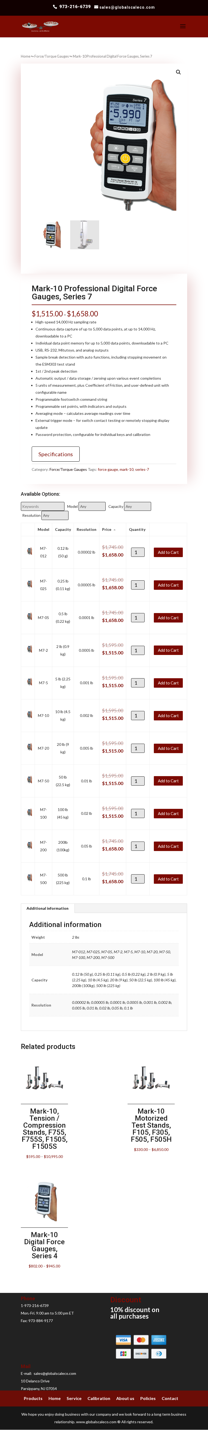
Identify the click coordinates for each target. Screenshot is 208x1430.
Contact (170, 1398)
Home (25, 56)
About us (125, 1398)
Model (72, 506)
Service (74, 1398)
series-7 (142, 469)
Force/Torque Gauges (51, 56)
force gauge (108, 469)
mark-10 (127, 469)
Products (33, 1398)
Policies (148, 1398)
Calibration (98, 1398)
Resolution (31, 515)
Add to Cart (168, 552)
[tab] (48, 908)
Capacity (115, 506)
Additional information (48, 908)
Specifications (55, 454)
